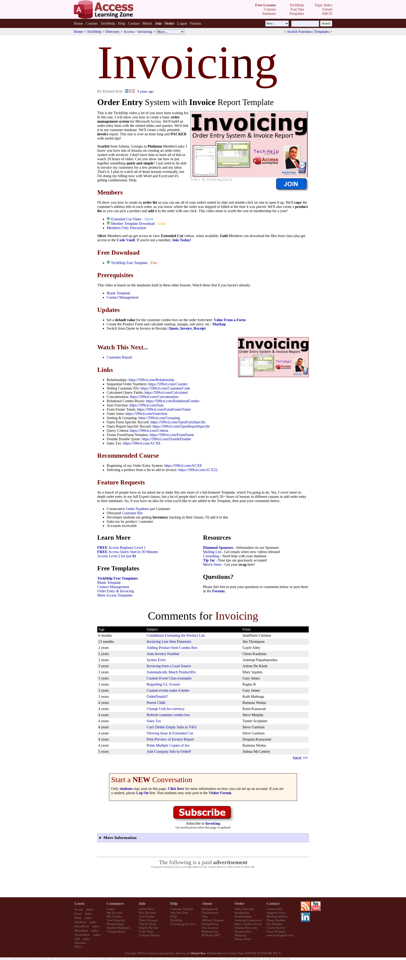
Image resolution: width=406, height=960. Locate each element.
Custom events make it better (168, 690)
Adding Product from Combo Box (172, 648)
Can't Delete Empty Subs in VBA (172, 727)
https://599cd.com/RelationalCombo (172, 401)
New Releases (147, 912)
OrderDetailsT (157, 697)
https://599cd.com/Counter (167, 384)
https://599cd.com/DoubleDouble (166, 439)
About (207, 903)
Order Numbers (137, 509)
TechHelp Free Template (129, 263)
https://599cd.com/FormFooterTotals (164, 409)
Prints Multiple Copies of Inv (168, 745)
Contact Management (122, 297)
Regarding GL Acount (163, 684)
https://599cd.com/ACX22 (198, 470)
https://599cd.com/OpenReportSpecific (181, 426)
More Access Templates (115, 595)
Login (110, 909)
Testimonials (210, 912)
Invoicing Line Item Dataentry (169, 642)
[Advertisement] (203, 883)
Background (210, 909)
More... (78, 946)
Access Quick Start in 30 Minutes (127, 552)
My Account (114, 912)
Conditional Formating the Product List (176, 635)
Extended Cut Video (126, 219)
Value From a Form (230, 320)
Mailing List (212, 552)
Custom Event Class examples (169, 678)
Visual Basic (82, 935)
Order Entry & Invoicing (115, 591)
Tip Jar (209, 560)
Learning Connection (248, 920)
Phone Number (276, 920)
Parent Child (156, 703)
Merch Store (212, 564)
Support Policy (276, 912)
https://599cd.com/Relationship (151, 380)
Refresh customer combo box (168, 715)
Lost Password (116, 920)
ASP (77, 939)
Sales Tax (154, 721)
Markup (219, 324)
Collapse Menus (149, 935)
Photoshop (81, 930)
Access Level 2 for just (116, 556)
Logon (182, 23)
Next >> (300, 758)
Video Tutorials (244, 909)
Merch (147, 23)
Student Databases (118, 927)
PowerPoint (81, 926)
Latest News (146, 909)
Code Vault (126, 240)
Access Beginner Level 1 (121, 548)
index (90, 909)
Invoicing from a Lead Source (169, 666)
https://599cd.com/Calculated (165, 392)
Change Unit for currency (166, 709)
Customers (115, 903)
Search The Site (149, 927)
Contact (134, 23)
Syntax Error (156, 660)
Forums (195, 23)
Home (78, 23)
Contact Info (275, 909)
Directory (112, 32)
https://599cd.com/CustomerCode (165, 388)
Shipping (240, 935)
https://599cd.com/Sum (146, 405)
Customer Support (181, 909)
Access (128, 32)
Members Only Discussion (126, 228)
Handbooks (241, 912)
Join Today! (181, 240)
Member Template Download (133, 224)
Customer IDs (132, 513)
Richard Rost (210, 924)
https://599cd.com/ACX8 (141, 443)
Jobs (204, 916)
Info (142, 903)
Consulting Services (183, 924)
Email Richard (276, 931)
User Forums (147, 916)
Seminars (80, 942)
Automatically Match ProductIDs (171, 672)
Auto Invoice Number (163, 654)
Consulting (211, 556)
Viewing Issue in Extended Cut (170, 733)
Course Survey (276, 927)
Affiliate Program (213, 920)
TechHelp (108, 23)
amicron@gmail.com (280, 935)
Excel (78, 913)
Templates (321, 32)
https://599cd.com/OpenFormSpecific (178, 422)
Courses (92, 23)
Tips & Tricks (147, 924)
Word (77, 918)
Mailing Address (277, 916)
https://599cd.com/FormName (172, 435)
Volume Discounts (246, 927)
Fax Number (274, 924)
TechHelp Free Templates (117, 578)
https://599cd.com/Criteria (149, 431)
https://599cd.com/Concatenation (154, 397)
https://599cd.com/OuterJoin (146, 414)
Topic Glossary (148, 920)
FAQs (173, 916)
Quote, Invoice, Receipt (187, 328)
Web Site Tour (179, 912)
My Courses (114, 916)
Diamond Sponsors (218, 548)
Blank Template (118, 293)
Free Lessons (210, 927)
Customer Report (119, 357)
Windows (80, 922)
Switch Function (299, 32)
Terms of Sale (242, 939)
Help (121, 23)
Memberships (115, 924)
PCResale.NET (211, 935)
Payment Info (242, 931)
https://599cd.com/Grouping (159, 418)
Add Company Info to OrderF (169, 751)
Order (239, 903)
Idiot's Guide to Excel (248, 924)
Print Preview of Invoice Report (170, 739)
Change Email (116, 931)
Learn (79, 903)
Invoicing (145, 32)
